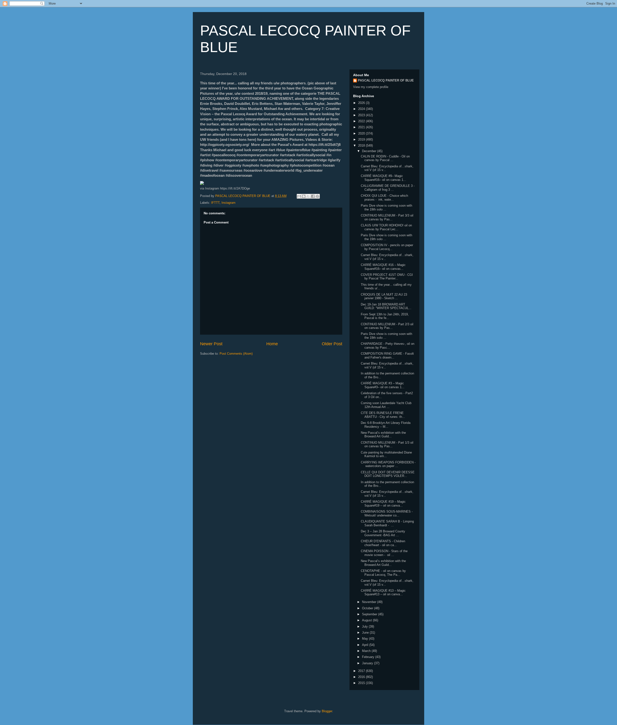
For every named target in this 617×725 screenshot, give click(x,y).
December (369, 151)
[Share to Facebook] (312, 196)
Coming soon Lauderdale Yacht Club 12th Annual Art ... (386, 405)
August (367, 620)
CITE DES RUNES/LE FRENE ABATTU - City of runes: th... (383, 415)
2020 (362, 133)
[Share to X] (308, 196)
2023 (362, 115)
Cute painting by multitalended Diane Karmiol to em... (386, 454)
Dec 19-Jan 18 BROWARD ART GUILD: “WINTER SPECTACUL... (386, 306)
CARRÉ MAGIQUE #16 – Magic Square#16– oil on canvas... (383, 267)
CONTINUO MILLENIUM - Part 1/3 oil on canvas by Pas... (387, 444)
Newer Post (211, 343)
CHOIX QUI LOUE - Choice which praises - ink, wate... (384, 197)
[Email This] (299, 196)
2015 (362, 683)
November (369, 602)
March (367, 651)
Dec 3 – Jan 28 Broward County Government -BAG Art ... (383, 533)
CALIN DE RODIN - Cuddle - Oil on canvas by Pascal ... (385, 158)
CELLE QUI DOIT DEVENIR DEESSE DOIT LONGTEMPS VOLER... (388, 474)
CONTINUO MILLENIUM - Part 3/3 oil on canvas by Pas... (387, 217)
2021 (362, 127)
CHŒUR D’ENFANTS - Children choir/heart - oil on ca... (383, 543)
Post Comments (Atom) (236, 353)
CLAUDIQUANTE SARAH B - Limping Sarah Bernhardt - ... (387, 523)
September (370, 614)
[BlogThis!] (303, 196)
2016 (362, 677)
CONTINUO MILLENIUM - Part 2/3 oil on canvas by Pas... (387, 326)
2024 (362, 109)
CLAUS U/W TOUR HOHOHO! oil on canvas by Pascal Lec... (386, 227)
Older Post (332, 343)
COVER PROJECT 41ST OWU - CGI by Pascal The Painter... (387, 276)
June (366, 632)
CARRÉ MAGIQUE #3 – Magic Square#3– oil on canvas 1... (382, 385)
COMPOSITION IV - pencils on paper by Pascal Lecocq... (387, 247)
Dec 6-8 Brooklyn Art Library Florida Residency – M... (385, 424)
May (365, 638)
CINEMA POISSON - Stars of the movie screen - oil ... (384, 553)
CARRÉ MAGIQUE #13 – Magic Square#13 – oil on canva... (383, 592)
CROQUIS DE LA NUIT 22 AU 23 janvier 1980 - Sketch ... (384, 296)
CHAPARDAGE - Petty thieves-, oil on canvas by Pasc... (387, 345)
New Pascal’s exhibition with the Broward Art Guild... (383, 434)
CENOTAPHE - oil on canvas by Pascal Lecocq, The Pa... (383, 572)
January (368, 663)
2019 (362, 139)
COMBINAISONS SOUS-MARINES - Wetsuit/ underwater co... (387, 513)
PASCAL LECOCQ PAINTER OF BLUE (386, 80)
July (365, 626)
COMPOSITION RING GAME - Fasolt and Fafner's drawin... (387, 355)
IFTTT (215, 202)
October (368, 608)
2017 (362, 671)
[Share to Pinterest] (317, 196)
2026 (362, 103)
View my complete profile (370, 87)
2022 (362, 121)
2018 (362, 145)
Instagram (228, 202)
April (365, 645)
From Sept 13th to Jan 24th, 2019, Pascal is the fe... (385, 316)
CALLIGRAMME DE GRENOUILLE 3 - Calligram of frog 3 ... (388, 187)
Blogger (327, 711)
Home (272, 343)
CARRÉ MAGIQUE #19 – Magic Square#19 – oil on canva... (383, 503)
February (368, 657)
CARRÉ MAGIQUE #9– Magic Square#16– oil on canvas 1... (383, 178)
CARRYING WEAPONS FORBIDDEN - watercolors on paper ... (388, 464)
